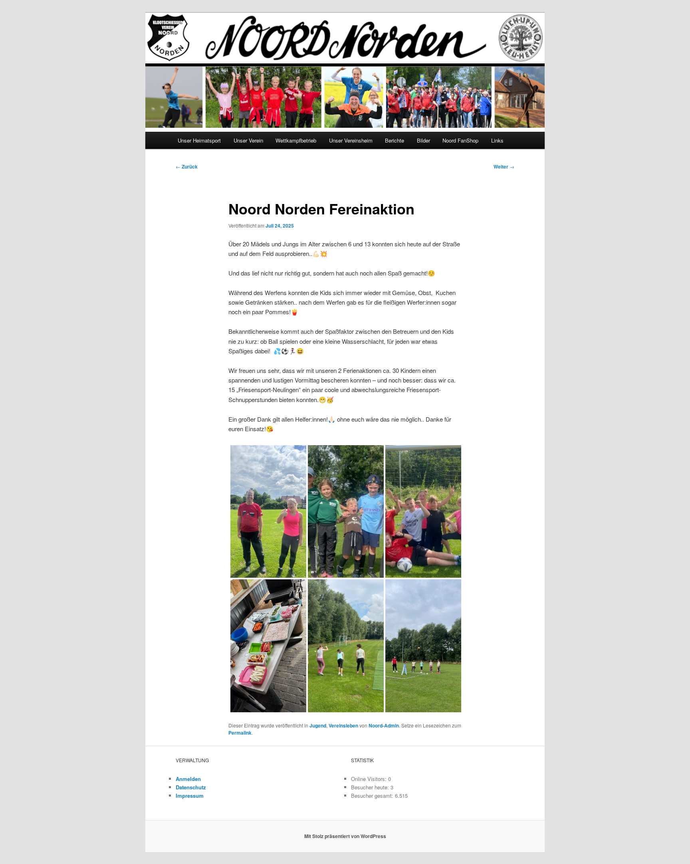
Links (497, 140)
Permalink (240, 732)
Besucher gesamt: (373, 795)
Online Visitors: (369, 779)
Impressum (190, 795)
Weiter (504, 166)
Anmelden (188, 779)
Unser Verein (248, 140)
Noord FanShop (460, 140)
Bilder (423, 140)
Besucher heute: (371, 787)
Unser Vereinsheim (351, 140)
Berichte (394, 140)
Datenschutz (191, 787)
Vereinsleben (343, 725)
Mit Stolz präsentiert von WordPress (345, 836)
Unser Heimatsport (199, 140)
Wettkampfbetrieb (296, 140)
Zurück (187, 166)
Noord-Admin (384, 725)
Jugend (317, 725)
